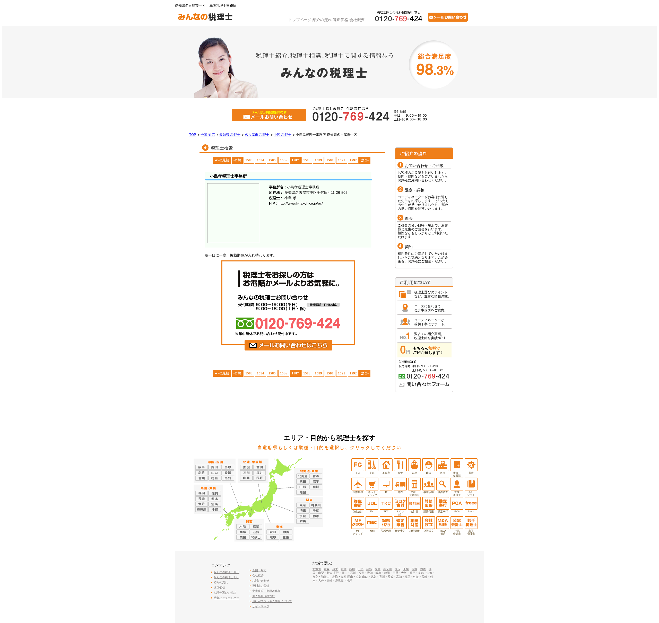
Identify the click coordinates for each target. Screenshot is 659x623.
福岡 (407, 576)
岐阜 (378, 572)
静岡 (387, 572)
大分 (321, 580)
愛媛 (390, 576)
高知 (399, 576)
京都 (421, 572)
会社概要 (357, 19)
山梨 (321, 572)
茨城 (414, 569)
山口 (365, 576)
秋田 (352, 569)
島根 (343, 576)
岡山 (350, 576)
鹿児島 (339, 580)
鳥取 (335, 576)
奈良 (315, 576)
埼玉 (397, 569)
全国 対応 (259, 570)
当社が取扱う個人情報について (272, 601)
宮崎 (329, 580)
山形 (360, 569)
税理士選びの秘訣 (225, 592)
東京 (377, 569)
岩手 (335, 569)
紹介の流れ (322, 19)
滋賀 (429, 572)
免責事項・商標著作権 (266, 590)
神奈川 (387, 569)
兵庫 (412, 572)
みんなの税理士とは (226, 577)
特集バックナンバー (226, 597)
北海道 (317, 569)
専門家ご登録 (260, 585)
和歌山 (325, 576)
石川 (353, 572)
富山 (344, 572)
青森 (327, 569)
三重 (395, 572)
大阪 (404, 572)
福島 (369, 569)
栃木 (423, 569)
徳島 (373, 576)
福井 (361, 572)
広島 (358, 576)
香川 (382, 576)
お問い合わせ (260, 580)
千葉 (406, 569)
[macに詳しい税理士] (372, 527)
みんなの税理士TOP (226, 572)
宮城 (343, 569)
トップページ (299, 19)
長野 (336, 572)
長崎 (424, 576)
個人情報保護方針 (263, 596)
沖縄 (349, 580)
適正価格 (340, 19)
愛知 (370, 572)
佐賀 (416, 576)
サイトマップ (260, 606)
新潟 (329, 572)
